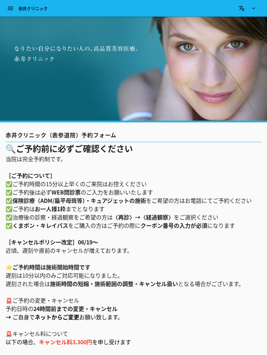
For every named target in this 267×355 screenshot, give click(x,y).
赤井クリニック (33, 8)
